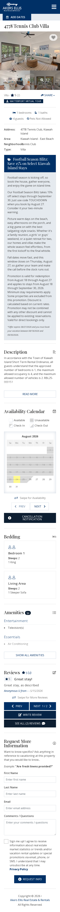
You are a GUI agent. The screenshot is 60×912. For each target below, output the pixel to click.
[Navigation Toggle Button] (54, 6)
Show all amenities (30, 655)
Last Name (11, 787)
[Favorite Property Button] (53, 37)
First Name (11, 773)
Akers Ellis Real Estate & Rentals (30, 900)
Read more (30, 394)
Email (7, 801)
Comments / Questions (19, 816)
